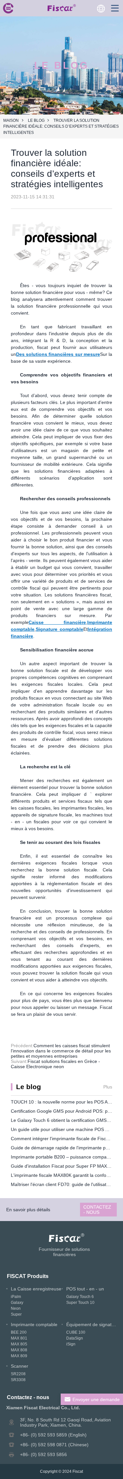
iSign (70, 1344)
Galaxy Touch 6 (80, 1296)
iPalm (16, 1296)
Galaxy (17, 1302)
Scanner (19, 1366)
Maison (11, 120)
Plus (107, 1086)
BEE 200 (19, 1332)
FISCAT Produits (28, 1276)
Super (16, 1314)
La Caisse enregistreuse (36, 1288)
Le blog (36, 120)
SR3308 (18, 1380)
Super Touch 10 (80, 1302)
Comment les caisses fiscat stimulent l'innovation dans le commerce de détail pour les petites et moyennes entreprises (61, 1051)
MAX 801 (19, 1338)
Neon (16, 1308)
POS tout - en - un (85, 1288)
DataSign (74, 1338)
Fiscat (77, 1471)
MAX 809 (19, 1356)
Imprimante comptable (34, 1324)
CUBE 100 (75, 1332)
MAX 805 (19, 1344)
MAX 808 (19, 1350)
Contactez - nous (97, 1209)
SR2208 (18, 1374)
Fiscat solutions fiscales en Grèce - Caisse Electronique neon (55, 1064)
